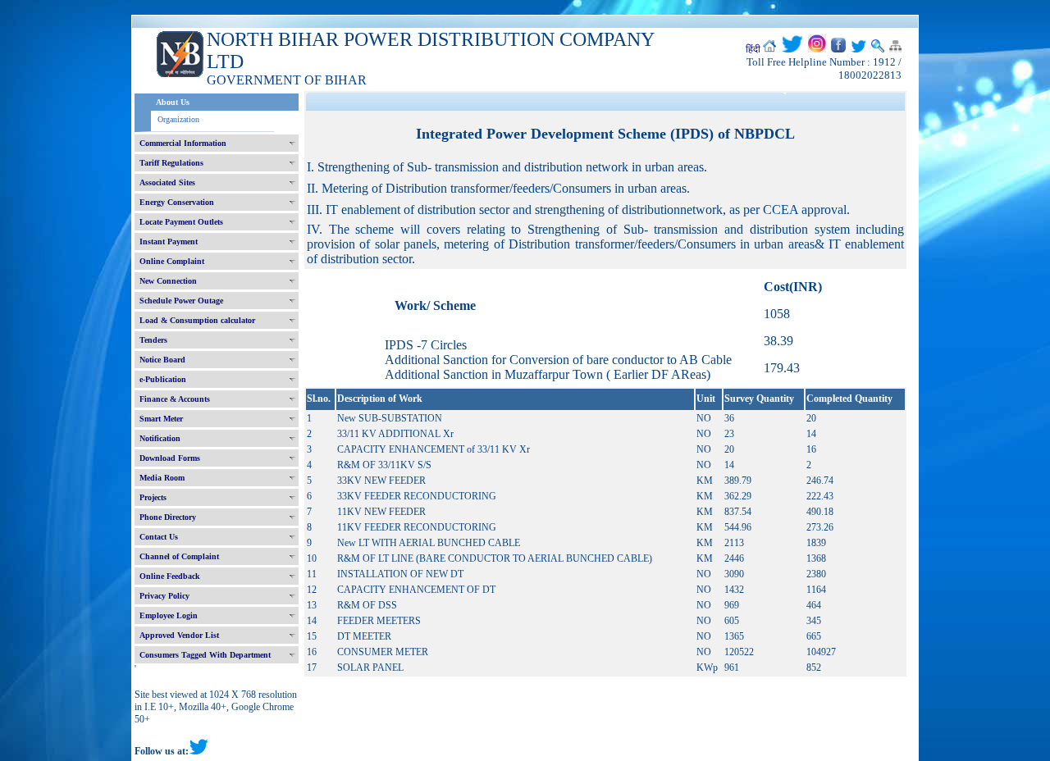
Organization (178, 119)
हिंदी (753, 49)
